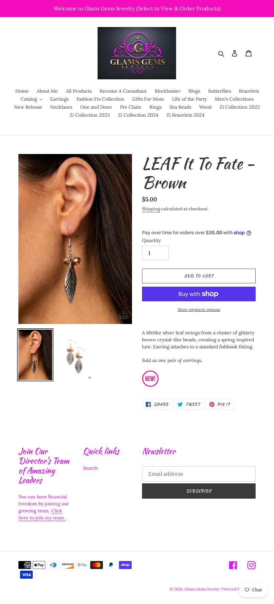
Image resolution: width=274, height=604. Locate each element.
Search (90, 468)
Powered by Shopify (238, 589)
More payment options (199, 309)
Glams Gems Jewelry (202, 589)
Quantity (151, 240)
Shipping (151, 209)
